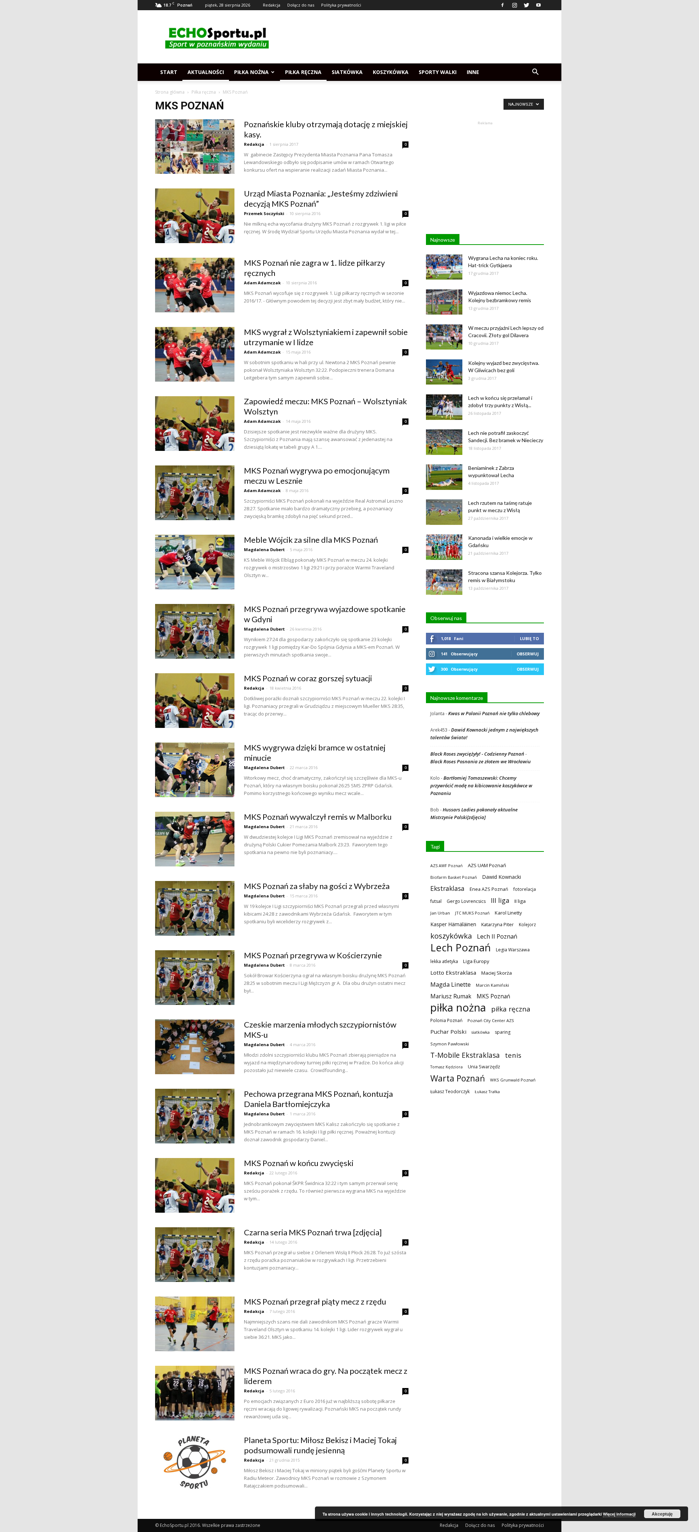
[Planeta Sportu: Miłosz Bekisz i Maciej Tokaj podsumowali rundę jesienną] (194, 1462)
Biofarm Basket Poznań (453, 877)
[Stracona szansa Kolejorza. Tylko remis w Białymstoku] (444, 582)
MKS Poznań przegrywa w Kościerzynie (313, 955)
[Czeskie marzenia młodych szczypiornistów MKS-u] (194, 1047)
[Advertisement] (411, 36)
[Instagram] (514, 5)
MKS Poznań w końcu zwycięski (299, 1163)
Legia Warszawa (513, 950)
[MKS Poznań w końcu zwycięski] (194, 1185)
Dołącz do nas (300, 5)
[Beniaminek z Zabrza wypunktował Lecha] (444, 477)
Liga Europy (476, 961)
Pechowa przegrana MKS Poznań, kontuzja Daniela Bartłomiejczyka (318, 1099)
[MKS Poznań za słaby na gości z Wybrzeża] (194, 908)
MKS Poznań (493, 996)
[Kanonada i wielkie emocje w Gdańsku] (444, 547)
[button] (535, 72)
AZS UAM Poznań (487, 865)
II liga (520, 901)
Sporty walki (438, 72)
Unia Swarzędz (484, 1067)
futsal (436, 901)
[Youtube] (538, 5)
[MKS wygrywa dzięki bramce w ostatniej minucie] (194, 769)
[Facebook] (502, 5)
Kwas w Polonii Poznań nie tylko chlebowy (494, 713)
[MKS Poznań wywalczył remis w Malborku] (194, 839)
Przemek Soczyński (264, 213)
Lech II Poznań (497, 936)
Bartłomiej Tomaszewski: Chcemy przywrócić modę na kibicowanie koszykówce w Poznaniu (481, 785)
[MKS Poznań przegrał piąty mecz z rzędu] (194, 1324)
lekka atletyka (444, 961)
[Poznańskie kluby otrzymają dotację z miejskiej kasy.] (194, 146)
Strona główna (170, 92)
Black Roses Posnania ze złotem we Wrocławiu (480, 761)
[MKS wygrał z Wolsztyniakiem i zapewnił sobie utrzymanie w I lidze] (194, 354)
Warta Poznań (457, 1078)
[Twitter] (526, 5)
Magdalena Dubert (264, 549)
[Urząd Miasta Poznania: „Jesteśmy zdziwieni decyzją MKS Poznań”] (194, 215)
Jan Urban (440, 913)
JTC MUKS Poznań (472, 913)
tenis (513, 1055)
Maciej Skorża (496, 973)
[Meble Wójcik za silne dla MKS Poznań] (194, 562)
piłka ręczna (510, 1009)
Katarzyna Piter (497, 924)
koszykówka (451, 936)
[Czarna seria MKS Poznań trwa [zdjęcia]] (194, 1254)
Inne (473, 72)
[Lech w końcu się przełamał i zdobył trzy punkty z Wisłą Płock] (444, 407)
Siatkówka (347, 72)
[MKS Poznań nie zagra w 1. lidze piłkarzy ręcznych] (194, 285)
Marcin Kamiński (492, 985)
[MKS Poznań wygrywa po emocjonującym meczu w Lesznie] (194, 492)
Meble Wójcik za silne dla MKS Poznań (311, 540)
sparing (502, 1032)
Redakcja (271, 5)
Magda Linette (450, 984)
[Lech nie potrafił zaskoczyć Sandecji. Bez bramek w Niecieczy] (444, 442)
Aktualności (205, 72)
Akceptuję (662, 1513)
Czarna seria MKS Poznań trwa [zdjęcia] (313, 1232)
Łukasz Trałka (487, 1091)
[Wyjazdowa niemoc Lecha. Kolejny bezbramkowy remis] (444, 302)
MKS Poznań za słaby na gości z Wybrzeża (317, 886)
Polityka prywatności (341, 5)
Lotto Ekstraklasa (453, 972)
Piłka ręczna (303, 72)
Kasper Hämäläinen (453, 924)
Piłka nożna (251, 72)
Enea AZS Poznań (489, 889)
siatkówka (480, 1032)
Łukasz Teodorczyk (450, 1091)
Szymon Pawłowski (449, 1043)
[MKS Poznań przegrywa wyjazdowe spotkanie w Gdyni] (194, 631)
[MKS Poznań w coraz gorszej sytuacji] (194, 700)
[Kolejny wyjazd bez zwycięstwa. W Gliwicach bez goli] (444, 372)
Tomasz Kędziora (446, 1066)
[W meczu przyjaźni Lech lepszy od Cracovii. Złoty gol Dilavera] (444, 337)
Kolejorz (527, 924)
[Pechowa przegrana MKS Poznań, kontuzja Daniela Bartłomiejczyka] (194, 1116)
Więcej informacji (619, 1514)
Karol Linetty (508, 912)
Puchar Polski (448, 1031)
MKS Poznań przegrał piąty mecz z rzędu (315, 1301)
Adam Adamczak (262, 282)
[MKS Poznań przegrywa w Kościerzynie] (194, 977)
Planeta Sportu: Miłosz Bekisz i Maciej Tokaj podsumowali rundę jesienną (320, 1445)
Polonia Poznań (446, 1020)
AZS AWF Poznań (446, 865)
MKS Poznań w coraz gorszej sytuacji (308, 678)
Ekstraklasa (447, 888)
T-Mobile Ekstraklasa (465, 1055)
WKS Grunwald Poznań (513, 1080)
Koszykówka (390, 72)
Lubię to (529, 638)
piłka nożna (458, 1007)
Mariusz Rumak (450, 996)
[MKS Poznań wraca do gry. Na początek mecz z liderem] (194, 1393)
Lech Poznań (460, 947)
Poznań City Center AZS (490, 1020)
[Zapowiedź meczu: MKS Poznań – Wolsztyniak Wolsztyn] (194, 423)
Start (168, 72)
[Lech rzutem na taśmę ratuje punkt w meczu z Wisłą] (444, 512)
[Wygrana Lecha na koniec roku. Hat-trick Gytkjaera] (444, 267)
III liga (500, 900)
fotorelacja (524, 889)
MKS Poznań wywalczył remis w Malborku (318, 817)
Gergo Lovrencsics (466, 901)
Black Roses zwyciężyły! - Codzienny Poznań (477, 754)
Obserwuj (528, 653)
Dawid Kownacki (501, 876)
